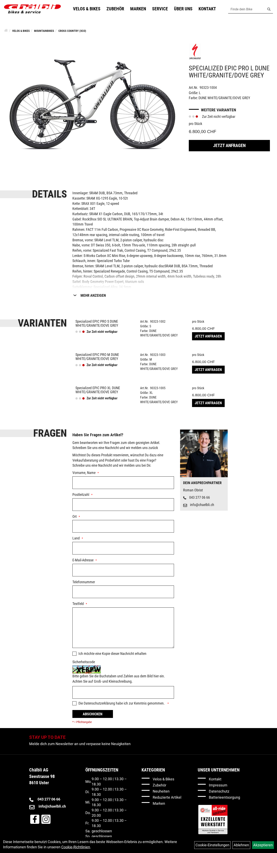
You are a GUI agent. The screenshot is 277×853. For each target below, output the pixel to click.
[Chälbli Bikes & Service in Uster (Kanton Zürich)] (32, 8)
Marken (138, 8)
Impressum (218, 785)
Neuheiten (161, 791)
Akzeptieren (263, 845)
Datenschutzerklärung (99, 703)
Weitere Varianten (218, 110)
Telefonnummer (83, 582)
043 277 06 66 (199, 497)
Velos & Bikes (86, 8)
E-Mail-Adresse (82, 560)
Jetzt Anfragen (229, 145)
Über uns (183, 8)
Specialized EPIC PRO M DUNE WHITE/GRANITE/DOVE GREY (97, 356)
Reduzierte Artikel (167, 797)
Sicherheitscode (83, 662)
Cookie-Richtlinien (75, 847)
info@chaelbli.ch (202, 505)
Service (160, 8)
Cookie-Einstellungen (212, 845)
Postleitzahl (80, 494)
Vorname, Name (84, 473)
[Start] (6, 30)
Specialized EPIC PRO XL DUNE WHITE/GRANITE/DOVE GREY (97, 390)
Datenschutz (219, 791)
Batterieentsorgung (224, 797)
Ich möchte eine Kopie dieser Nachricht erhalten (112, 653)
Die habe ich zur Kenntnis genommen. (121, 703)
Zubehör (115, 8)
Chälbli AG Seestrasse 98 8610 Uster (42, 776)
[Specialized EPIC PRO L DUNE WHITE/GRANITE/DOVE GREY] (92, 104)
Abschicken (92, 714)
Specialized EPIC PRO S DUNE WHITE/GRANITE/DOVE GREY (96, 323)
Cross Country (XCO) (72, 30)
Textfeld (78, 604)
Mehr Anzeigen (93, 295)
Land (76, 538)
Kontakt (207, 8)
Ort (74, 516)
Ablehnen (241, 845)
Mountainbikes (44, 30)
